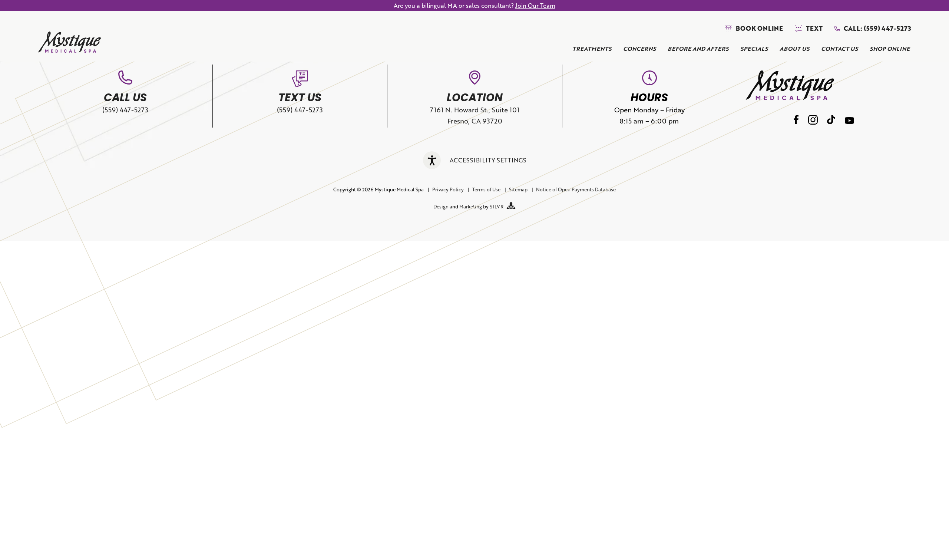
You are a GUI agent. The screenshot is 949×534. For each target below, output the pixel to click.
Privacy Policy (448, 189)
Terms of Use (486, 189)
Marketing (470, 206)
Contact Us (839, 48)
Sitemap (518, 189)
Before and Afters (698, 48)
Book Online (759, 28)
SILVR (496, 206)
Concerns (639, 48)
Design (441, 206)
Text (814, 28)
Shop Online (890, 48)
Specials (754, 48)
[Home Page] (69, 44)
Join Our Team (535, 5)
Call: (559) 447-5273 (877, 28)
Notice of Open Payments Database (576, 189)
